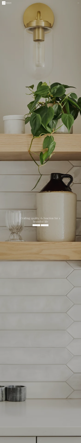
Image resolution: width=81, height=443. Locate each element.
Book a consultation (44, 225)
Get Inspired (36, 225)
